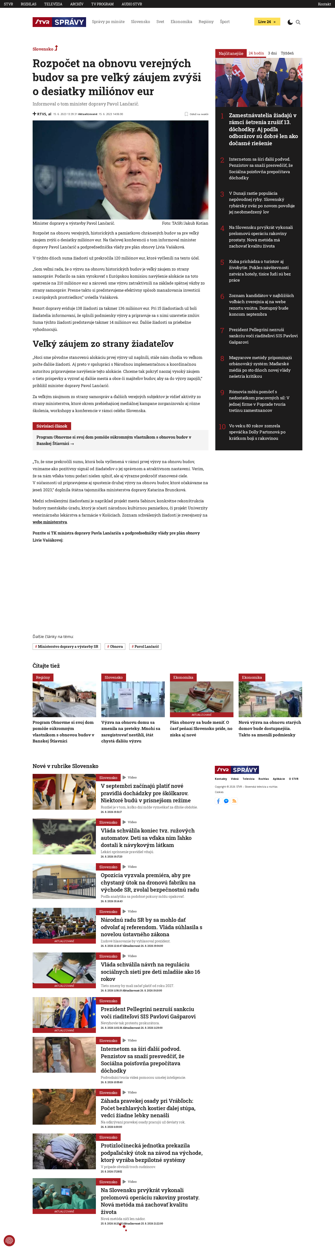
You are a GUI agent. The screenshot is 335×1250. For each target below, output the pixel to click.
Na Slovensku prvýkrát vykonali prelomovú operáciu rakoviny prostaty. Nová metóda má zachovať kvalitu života (261, 236)
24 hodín (256, 53)
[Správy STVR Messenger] (227, 803)
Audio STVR (132, 4)
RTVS (41, 114)
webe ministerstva (50, 521)
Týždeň (287, 53)
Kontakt (324, 4)
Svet (160, 21)
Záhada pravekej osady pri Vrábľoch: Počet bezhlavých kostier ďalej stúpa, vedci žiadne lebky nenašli (148, 1108)
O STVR (293, 779)
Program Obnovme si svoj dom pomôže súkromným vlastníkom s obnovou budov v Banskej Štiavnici (63, 731)
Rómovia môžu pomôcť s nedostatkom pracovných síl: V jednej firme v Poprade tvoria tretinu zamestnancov (259, 401)
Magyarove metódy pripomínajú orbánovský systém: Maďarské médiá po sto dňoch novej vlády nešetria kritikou (260, 367)
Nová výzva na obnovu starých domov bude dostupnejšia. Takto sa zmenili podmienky (270, 728)
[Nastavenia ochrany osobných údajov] (9, 1240)
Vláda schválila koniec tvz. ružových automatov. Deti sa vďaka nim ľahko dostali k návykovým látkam (148, 837)
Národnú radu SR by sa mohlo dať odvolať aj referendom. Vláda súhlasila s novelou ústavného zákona (151, 927)
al (49, 114)
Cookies (219, 792)
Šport (225, 21)
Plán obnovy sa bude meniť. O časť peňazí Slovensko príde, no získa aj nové (201, 728)
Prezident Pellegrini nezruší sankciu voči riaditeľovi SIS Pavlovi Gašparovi (263, 336)
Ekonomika (181, 21)
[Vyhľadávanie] (298, 22)
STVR (8, 4)
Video (132, 777)
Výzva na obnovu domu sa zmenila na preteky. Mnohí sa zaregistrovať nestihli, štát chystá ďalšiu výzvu (130, 731)
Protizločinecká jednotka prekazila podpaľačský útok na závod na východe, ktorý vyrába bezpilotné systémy (152, 1152)
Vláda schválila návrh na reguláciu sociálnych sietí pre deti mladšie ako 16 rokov (150, 971)
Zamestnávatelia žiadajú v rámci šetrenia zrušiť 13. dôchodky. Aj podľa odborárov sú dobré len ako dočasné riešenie (263, 129)
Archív (76, 4)
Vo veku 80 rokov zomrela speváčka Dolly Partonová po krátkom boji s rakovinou (257, 432)
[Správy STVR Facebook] (219, 803)
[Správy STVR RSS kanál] (234, 803)
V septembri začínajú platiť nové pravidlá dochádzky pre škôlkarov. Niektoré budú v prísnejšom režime (146, 793)
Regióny (206, 21)
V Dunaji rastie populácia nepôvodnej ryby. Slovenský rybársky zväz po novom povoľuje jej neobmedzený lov (262, 202)
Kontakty (221, 779)
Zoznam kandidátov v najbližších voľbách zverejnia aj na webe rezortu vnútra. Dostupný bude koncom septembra (261, 305)
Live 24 (264, 21)
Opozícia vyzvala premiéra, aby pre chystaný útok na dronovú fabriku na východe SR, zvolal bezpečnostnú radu (150, 882)
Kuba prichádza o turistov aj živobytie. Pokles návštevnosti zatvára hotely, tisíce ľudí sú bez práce (260, 271)
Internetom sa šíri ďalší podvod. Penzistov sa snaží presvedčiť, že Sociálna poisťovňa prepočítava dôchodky (261, 168)
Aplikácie (279, 779)
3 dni (272, 53)
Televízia (53, 4)
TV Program (102, 4)
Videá (235, 779)
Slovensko (140, 21)
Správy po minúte (108, 21)
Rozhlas (28, 4)
